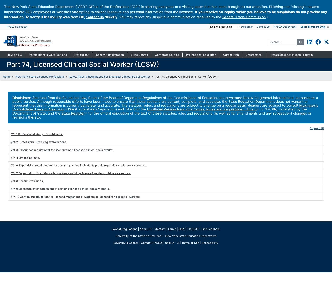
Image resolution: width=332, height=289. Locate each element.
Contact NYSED (151, 242)
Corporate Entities (167, 54)
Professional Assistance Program (291, 54)
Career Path (231, 54)
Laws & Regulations (124, 229)
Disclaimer (247, 26)
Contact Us (263, 26)
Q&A (181, 229)
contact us (95, 17)
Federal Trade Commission (244, 17)
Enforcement (254, 54)
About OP (146, 229)
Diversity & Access (126, 242)
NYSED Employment (285, 26)
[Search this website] (300, 42)
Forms (172, 229)
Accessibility (210, 242)
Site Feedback (211, 229)
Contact (160, 229)
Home (7, 76)
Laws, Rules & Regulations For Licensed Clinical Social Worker (109, 76)
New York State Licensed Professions (39, 76)
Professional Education (201, 54)
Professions (81, 54)
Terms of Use (190, 242)
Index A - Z (171, 242)
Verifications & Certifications (48, 54)
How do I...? (14, 54)
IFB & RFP (193, 229)
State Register (73, 113)
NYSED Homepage (17, 26)
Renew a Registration (110, 54)
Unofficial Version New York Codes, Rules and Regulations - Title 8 (202, 109)
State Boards (139, 54)
